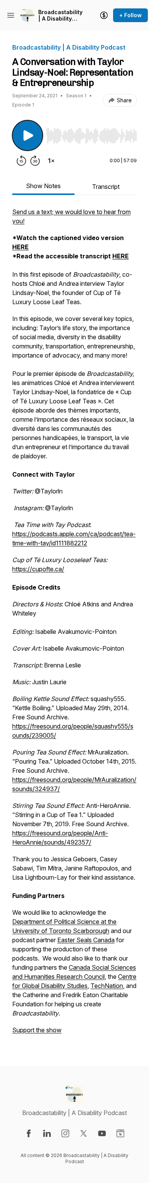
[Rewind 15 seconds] (21, 160)
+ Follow (130, 15)
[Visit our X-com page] (83, 1133)
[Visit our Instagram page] (65, 1133)
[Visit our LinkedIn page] (47, 1133)
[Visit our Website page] (120, 1133)
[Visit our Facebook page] (28, 1133)
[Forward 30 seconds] (35, 160)
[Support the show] (104, 15)
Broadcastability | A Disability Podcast (60, 15)
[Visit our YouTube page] (102, 1133)
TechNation (107, 986)
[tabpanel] (74, 624)
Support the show (37, 1030)
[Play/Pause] (27, 135)
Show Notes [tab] (43, 186)
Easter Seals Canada (86, 940)
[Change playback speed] (51, 160)
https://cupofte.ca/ (38, 569)
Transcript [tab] (106, 186)
